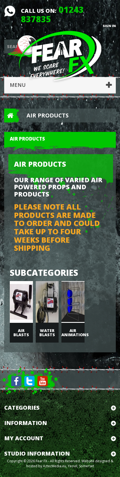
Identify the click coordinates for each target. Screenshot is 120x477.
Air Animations (73, 332)
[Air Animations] (73, 302)
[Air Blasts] (21, 302)
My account (23, 438)
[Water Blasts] (47, 302)
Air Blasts (21, 332)
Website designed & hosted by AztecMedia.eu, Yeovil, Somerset (69, 463)
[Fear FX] (60, 55)
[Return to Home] (8, 115)
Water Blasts (47, 332)
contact (9, 11)
